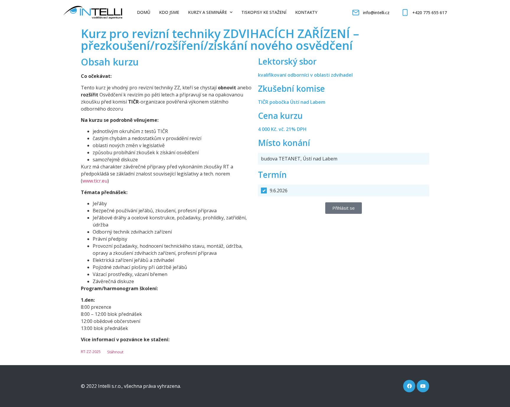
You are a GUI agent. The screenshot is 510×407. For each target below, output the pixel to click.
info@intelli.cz (376, 12)
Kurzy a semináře (207, 12)
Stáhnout (115, 352)
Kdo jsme (169, 12)
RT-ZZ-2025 (91, 352)
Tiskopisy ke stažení (263, 12)
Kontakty (306, 12)
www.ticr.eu (94, 181)
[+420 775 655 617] (405, 12)
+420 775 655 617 (429, 12)
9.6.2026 (278, 190)
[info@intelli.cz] (355, 12)
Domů (143, 12)
